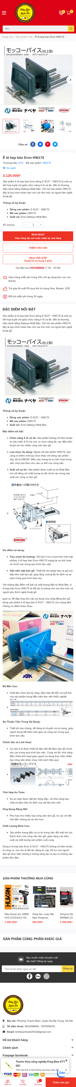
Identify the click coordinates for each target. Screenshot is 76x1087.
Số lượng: (9, 224)
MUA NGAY (38, 236)
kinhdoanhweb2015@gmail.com (33, 1031)
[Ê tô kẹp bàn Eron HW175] (38, 80)
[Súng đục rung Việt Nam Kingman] (44, 897)
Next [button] (70, 80)
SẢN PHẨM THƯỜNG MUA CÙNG (28, 878)
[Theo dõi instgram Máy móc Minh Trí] (46, 976)
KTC (21, 162)
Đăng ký (67, 968)
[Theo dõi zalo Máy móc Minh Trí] (38, 976)
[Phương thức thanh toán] (24, 1074)
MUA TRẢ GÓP (38, 259)
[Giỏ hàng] (68, 13)
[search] (71, 28)
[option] (38, 80)
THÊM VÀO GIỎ (38, 247)
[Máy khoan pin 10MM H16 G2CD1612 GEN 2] (17, 897)
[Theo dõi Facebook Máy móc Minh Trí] (29, 976)
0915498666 (37, 267)
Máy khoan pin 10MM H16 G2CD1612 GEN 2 (17, 917)
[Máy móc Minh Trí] (31, 13)
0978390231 (48, 1026)
